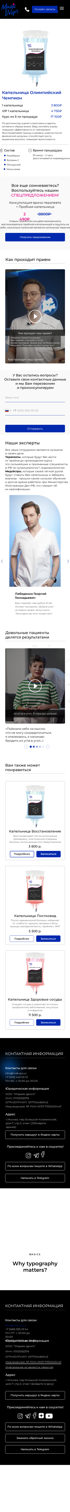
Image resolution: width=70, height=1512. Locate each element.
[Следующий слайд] (68, 561)
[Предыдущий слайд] (2, 561)
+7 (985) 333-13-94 (16, 1329)
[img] (27, 9)
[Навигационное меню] (62, 8)
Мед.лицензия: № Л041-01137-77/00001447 (33, 1362)
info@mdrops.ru (16, 1325)
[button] (35, 237)
